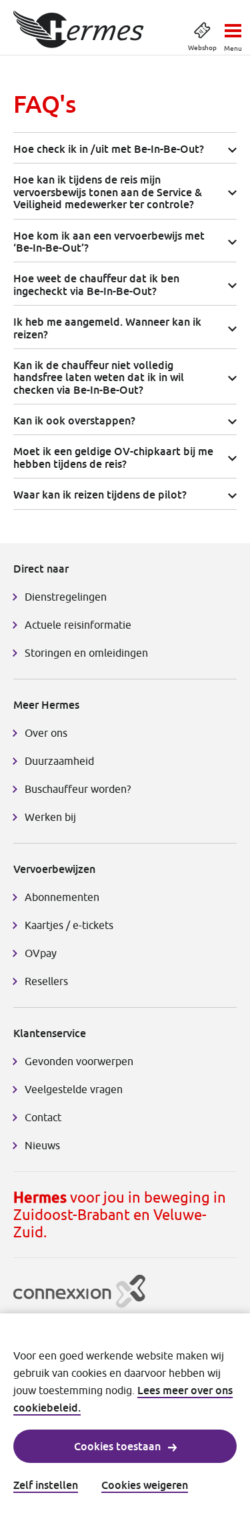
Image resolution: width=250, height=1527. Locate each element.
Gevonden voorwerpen (79, 1061)
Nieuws (42, 1145)
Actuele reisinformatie (78, 625)
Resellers (46, 981)
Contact (43, 1117)
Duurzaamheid (59, 761)
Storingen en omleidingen (86, 653)
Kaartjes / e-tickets (69, 925)
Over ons (46, 733)
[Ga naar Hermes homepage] (78, 29)
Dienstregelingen (66, 597)
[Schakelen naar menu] (233, 26)
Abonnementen (62, 897)
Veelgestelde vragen (74, 1089)
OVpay (41, 953)
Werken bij (50, 817)
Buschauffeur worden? (78, 789)
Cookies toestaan (117, 1446)
